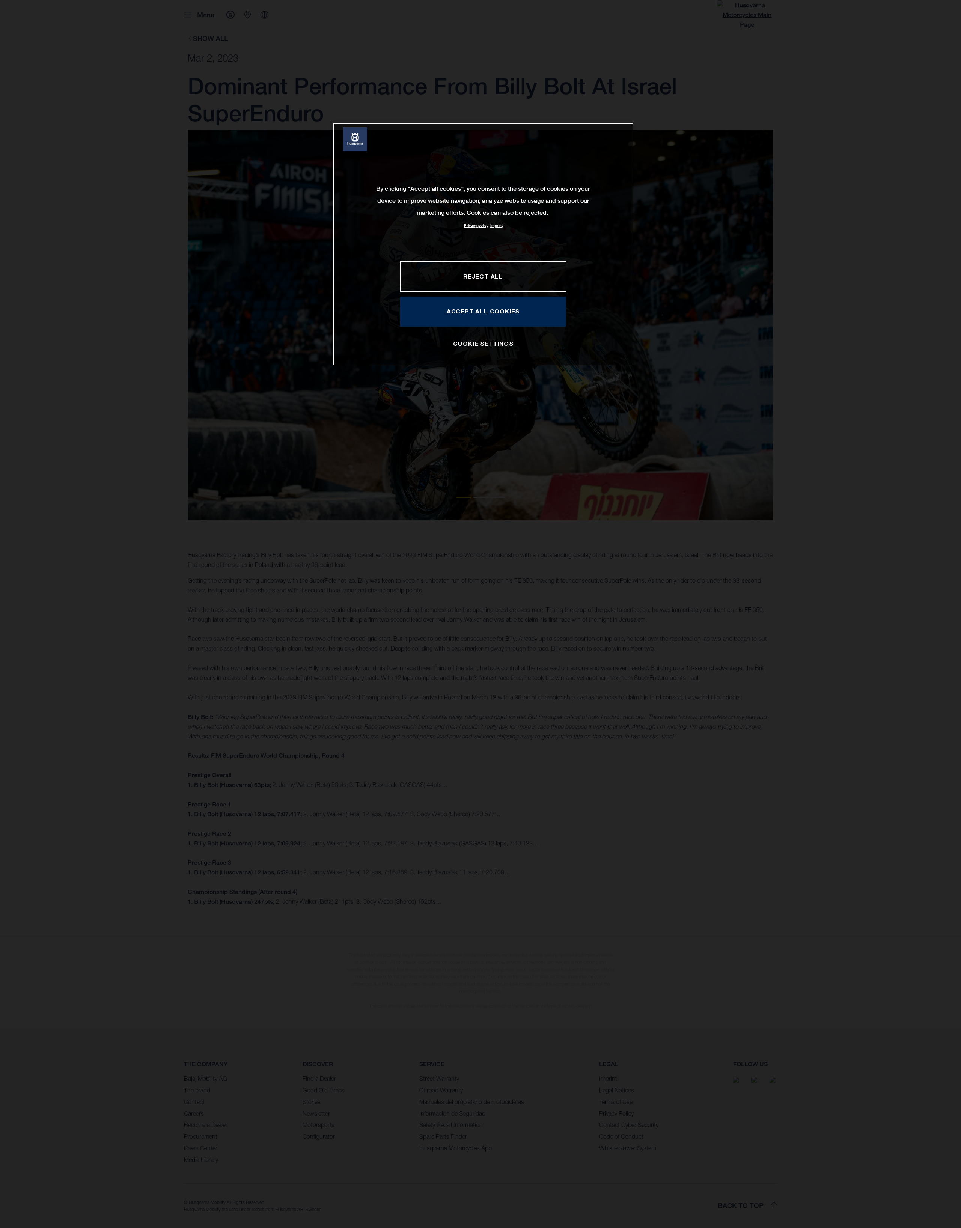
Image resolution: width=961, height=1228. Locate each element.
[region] (483, 244)
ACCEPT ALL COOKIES (483, 311)
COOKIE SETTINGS (483, 343)
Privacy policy (476, 225)
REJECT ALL (483, 276)
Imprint (496, 225)
